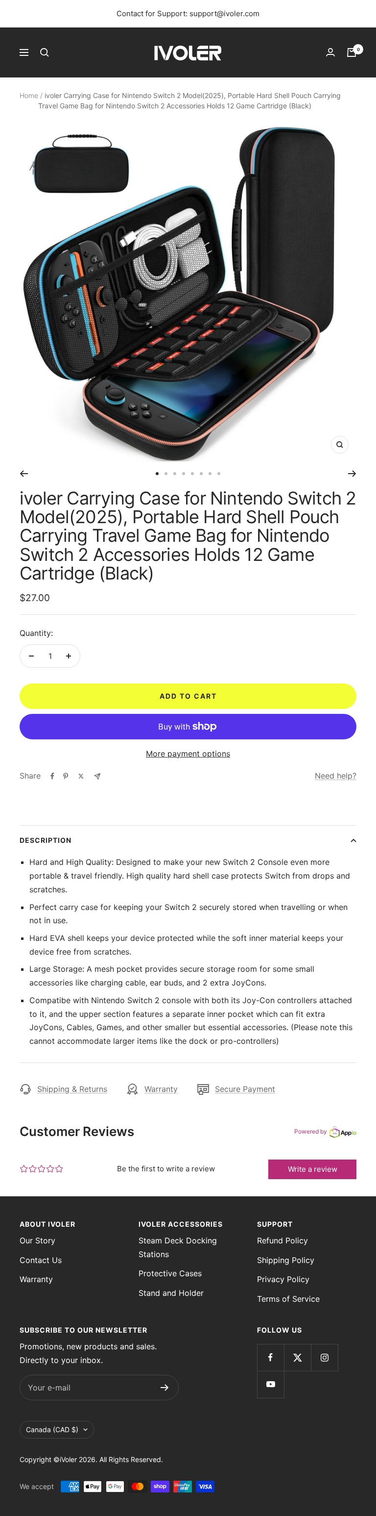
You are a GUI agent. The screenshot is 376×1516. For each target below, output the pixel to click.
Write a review (312, 1169)
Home (29, 95)
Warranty (161, 1089)
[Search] (44, 52)
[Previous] (24, 473)
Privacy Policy (283, 1279)
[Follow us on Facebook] (270, 1357)
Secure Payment (245, 1089)
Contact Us (41, 1260)
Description (45, 840)
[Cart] (351, 52)
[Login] (330, 52)
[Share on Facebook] (52, 776)
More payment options (188, 753)
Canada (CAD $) (52, 1429)
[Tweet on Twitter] (81, 776)
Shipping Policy (285, 1260)
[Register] (165, 1387)
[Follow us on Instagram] (324, 1357)
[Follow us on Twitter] (297, 1357)
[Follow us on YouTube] (270, 1384)
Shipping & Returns (72, 1089)
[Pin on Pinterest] (65, 776)
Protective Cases (170, 1273)
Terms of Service (288, 1299)
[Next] (352, 473)
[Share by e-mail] (97, 776)
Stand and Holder (171, 1293)
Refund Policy (282, 1240)
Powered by (310, 1131)
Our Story (37, 1240)
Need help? (335, 776)
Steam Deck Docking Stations (178, 1247)
